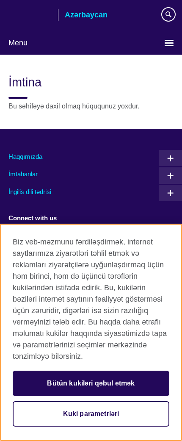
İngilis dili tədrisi (29, 191)
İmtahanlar (23, 174)
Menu (18, 43)
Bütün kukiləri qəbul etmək (91, 383)
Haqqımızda (25, 156)
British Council (30, 15)
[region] (91, 332)
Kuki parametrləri (91, 413)
